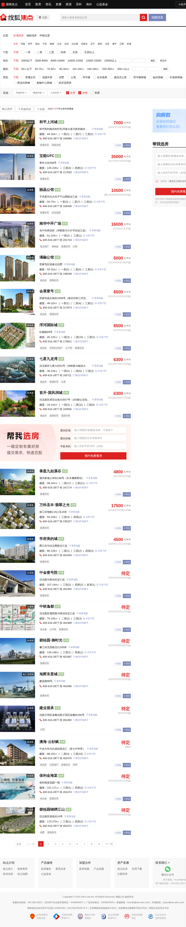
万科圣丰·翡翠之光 (54, 505)
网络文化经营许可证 (159, 908)
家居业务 (61, 868)
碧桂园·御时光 (50, 640)
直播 (58, 4)
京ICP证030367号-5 (77, 908)
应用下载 (137, 868)
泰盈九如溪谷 (50, 471)
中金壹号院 (48, 572)
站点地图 (22, 873)
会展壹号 (46, 291)
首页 (28, 4)
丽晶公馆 (46, 190)
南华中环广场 (50, 223)
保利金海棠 (48, 775)
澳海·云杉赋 (49, 742)
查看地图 (98, 129)
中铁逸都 (46, 606)
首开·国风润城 (50, 393)
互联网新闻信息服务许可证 (103, 908)
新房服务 (46, 868)
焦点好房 (122, 868)
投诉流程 (8, 873)
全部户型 (101, 134)
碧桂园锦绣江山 (52, 809)
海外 (89, 4)
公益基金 (102, 4)
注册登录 (122, 873)
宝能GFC (46, 156)
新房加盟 (84, 868)
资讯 (48, 4)
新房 (38, 4)
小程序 (182, 4)
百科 (79, 4)
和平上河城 (48, 122)
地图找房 (157, 17)
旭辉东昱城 (48, 674)
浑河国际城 (48, 325)
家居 (69, 4)
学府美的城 (48, 539)
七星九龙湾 (48, 359)
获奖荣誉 (22, 868)
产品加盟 (99, 868)
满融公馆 (46, 257)
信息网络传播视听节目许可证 (132, 908)
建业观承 (46, 708)
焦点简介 (8, 868)
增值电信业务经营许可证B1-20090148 (46, 908)
